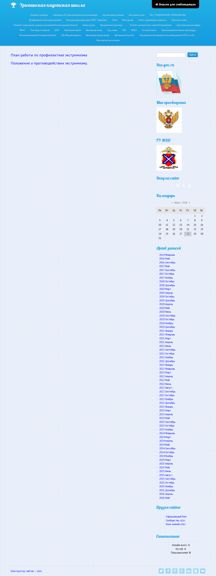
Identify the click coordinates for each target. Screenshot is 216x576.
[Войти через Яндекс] (183, 185)
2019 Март (165, 289)
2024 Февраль (167, 433)
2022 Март (165, 372)
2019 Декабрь (167, 300)
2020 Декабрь (167, 326)
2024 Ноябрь (166, 456)
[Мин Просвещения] (169, 119)
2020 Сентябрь (167, 315)
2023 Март (165, 410)
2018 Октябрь (166, 281)
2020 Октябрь (166, 319)
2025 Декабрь (167, 490)
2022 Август (165, 387)
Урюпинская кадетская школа (52, 5)
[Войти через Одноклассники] (189, 185)
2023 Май (164, 418)
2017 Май (164, 266)
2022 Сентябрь (167, 391)
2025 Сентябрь (167, 478)
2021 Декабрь (167, 361)
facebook (168, 570)
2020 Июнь (165, 311)
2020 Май (164, 308)
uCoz (39, 571)
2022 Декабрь (167, 402)
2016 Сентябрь (167, 262)
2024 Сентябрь (167, 448)
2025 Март (165, 459)
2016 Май (164, 258)
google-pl (181, 570)
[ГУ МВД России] (169, 157)
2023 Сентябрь (167, 421)
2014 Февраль (167, 254)
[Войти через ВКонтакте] (177, 185)
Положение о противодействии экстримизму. (49, 63)
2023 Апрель (166, 414)
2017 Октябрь (166, 273)
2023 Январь (166, 406)
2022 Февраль (167, 368)
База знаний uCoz (175, 524)
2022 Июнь (165, 384)
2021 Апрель (166, 342)
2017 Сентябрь (167, 270)
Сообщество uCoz (175, 520)
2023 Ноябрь (166, 429)
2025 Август (165, 475)
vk (202, 570)
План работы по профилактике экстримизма (49, 55)
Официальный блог (176, 516)
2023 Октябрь (166, 425)
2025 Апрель (166, 463)
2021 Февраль (167, 334)
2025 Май (164, 467)
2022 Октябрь (166, 395)
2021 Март (165, 338)
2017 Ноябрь (166, 277)
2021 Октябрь (166, 353)
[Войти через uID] (172, 185)
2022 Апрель (166, 376)
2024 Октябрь (166, 452)
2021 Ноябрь (166, 357)
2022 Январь (166, 364)
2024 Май (164, 444)
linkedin (188, 570)
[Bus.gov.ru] (169, 82)
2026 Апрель (166, 494)
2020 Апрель (166, 304)
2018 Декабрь (167, 285)
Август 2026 (180, 202)
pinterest (175, 570)
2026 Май (164, 497)
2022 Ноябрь (166, 399)
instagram (195, 570)
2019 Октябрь (166, 296)
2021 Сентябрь (167, 349)
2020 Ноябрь (166, 323)
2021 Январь (166, 330)
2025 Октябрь (166, 482)
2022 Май (164, 380)
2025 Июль (165, 471)
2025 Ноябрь (166, 486)
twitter (161, 570)
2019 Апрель (166, 292)
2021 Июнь (165, 346)
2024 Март (165, 437)
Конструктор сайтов (22, 571)
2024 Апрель (166, 440)
